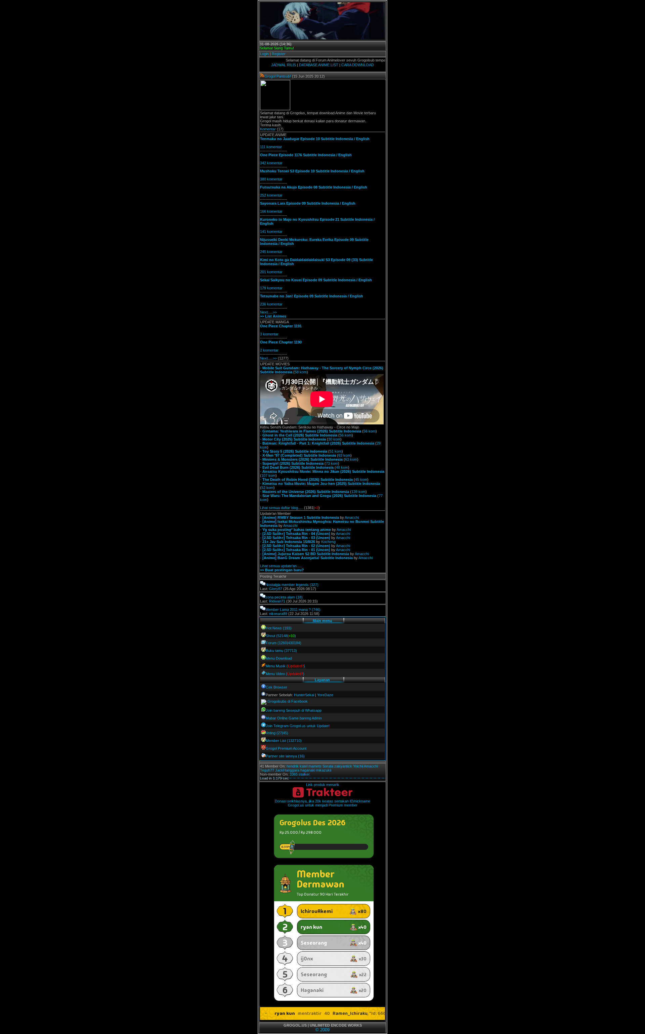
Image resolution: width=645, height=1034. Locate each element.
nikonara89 (278, 614)
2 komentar (269, 350)
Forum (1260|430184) (283, 643)
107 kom (268, 475)
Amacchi (352, 517)
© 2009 (322, 1029)
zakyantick (343, 766)
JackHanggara (287, 770)
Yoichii (358, 766)
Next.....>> (268, 312)
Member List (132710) (284, 741)
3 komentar (269, 334)
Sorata (327, 766)
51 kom (336, 451)
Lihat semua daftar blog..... (281, 508)
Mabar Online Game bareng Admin (294, 718)
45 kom (361, 480)
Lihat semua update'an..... (281, 566)
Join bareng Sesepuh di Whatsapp (293, 710)
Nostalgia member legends (287, 585)
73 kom (332, 463)
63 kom (344, 455)
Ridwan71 (277, 601)
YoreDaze (325, 695)
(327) (314, 585)
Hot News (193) (279, 628)
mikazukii (323, 770)
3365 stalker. (300, 774)
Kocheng (328, 542)
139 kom (358, 492)
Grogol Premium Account (286, 748)
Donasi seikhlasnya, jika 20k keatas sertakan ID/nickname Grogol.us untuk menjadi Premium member (322, 803)
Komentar (268, 129)
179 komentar (271, 288)
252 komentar (271, 195)
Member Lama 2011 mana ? (288, 610)
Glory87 (275, 589)
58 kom (301, 372)
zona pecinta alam (280, 597)
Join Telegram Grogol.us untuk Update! (298, 726)
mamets (314, 766)
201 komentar (271, 272)
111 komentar (271, 147)
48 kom (342, 467)
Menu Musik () (285, 666)
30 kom (334, 439)
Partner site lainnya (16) (285, 756)
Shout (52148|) (281, 636)
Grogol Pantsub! (277, 76)
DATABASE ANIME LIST (318, 65)
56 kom (369, 431)
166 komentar (271, 211)
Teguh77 (267, 770)
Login (264, 54)
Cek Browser (276, 687)
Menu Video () (285, 674)
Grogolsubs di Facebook (287, 701)
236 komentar (271, 304)
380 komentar (271, 179)
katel (303, 766)
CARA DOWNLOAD (357, 65)
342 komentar (271, 163)
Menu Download (279, 658)
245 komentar (271, 252)
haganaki (307, 770)
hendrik (293, 766)
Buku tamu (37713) (281, 651)
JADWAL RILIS (283, 65)
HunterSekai (304, 695)
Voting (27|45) (277, 733)
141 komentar (271, 232)
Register (279, 54)
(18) (299, 597)
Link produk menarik (322, 785)
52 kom (267, 488)
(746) (316, 610)
